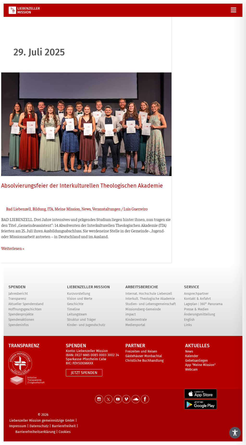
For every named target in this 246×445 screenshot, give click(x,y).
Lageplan (190, 304)
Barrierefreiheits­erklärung (35, 432)
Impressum (17, 426)
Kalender (191, 356)
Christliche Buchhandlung (144, 361)
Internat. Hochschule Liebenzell (148, 294)
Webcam (191, 369)
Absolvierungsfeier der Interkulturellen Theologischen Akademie (82, 185)
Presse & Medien (196, 309)
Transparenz (17, 299)
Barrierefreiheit (64, 426)
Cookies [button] (65, 432)
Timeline (73, 309)
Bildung (39, 208)
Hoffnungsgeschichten (25, 309)
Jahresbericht (18, 294)
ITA (50, 208)
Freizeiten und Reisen (141, 351)
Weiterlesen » (12, 248)
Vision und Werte (79, 299)
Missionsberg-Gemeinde (143, 309)
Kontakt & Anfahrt (197, 299)
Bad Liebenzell (18, 208)
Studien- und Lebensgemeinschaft (150, 304)
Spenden (16, 286)
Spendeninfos (18, 325)
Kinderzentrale (136, 320)
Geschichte (75, 304)
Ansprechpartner (196, 294)
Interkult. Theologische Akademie (150, 299)
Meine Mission (67, 208)
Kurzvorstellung (78, 294)
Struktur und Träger (81, 320)
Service (191, 286)
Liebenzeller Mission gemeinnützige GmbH (41, 421)
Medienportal (135, 325)
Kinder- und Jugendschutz (86, 325)
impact (130, 314)
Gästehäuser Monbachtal (143, 356)
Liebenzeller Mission (88, 286)
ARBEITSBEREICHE (141, 286)
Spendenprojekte (20, 314)
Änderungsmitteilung (199, 314)
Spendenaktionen (21, 320)
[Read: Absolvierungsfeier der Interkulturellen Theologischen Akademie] (86, 123)
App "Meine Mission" (200, 365)
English (189, 320)
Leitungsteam (77, 314)
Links (188, 325)
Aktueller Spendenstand (25, 304)
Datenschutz (39, 426)
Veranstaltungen (106, 208)
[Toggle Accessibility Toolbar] (235, 432)
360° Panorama (211, 304)
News (86, 208)
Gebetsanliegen (196, 361)
